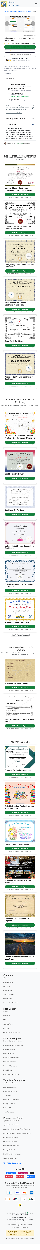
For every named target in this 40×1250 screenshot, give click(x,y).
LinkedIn (31, 1176)
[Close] (36, 1243)
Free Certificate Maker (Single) (12, 1041)
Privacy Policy (7, 990)
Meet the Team (8, 982)
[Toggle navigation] (36, 3)
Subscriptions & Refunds (11, 1003)
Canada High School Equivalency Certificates (17, 1133)
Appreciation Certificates (11, 1125)
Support (5, 1011)
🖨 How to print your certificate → (20, 96)
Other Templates (8, 1112)
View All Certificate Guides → (13, 1163)
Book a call (28, 143)
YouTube (10, 1176)
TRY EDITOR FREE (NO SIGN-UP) (20, 47)
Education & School (9, 1087)
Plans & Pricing (7, 1070)
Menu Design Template (24, 11)
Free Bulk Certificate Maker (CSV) (13, 1045)
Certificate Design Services (11, 1032)
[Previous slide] (7, 24)
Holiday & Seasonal (9, 1103)
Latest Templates (8, 1053)
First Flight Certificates (10, 1141)
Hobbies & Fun (7, 1108)
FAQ (4, 1020)
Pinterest (21, 1176)
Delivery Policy (7, 998)
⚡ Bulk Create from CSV (20, 51)
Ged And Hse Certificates (11, 1145)
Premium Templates (9, 1062)
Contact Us (6, 1016)
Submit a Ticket (8, 1024)
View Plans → (8, 73)
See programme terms (25, 138)
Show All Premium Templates (20, 635)
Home (6, 11)
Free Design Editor (9, 1049)
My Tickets (6, 1028)
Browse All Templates (10, 1066)
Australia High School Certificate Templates (16, 1129)
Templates (12, 11)
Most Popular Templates (11, 1057)
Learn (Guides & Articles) (11, 1074)
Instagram (23, 1173)
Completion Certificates (10, 1137)
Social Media (7, 1095)
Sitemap (25, 1221)
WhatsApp (20, 143)
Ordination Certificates (10, 1158)
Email (14, 143)
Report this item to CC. (29, 36)
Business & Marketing (10, 1091)
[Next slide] (33, 24)
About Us (6, 978)
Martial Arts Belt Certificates (12, 1154)
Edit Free (21, 194)
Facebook (12, 1173)
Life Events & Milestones (11, 1099)
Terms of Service (8, 994)
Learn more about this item (14, 113)
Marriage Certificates (9, 1150)
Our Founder (7, 986)
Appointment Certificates (11, 1121)
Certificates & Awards (10, 1083)
